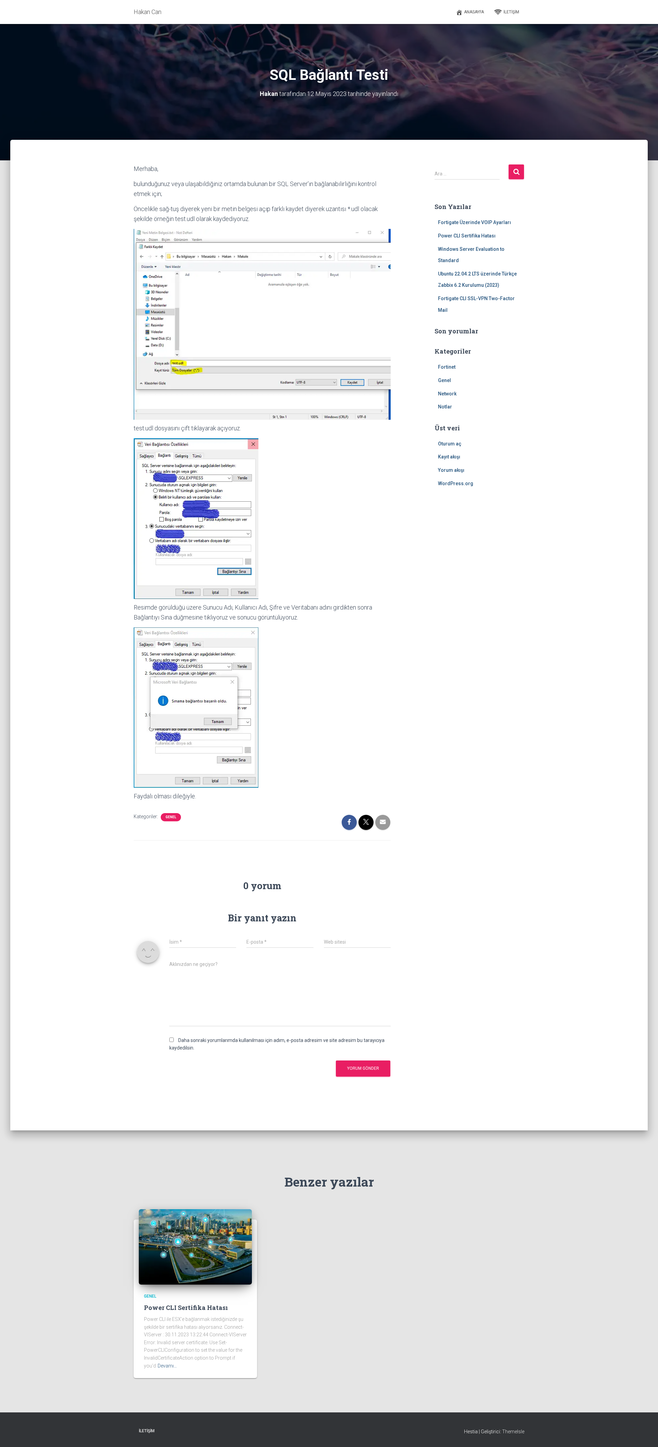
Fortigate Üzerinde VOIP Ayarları (474, 222)
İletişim (511, 12)
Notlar (445, 406)
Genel (171, 817)
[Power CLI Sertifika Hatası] (195, 1246)
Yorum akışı (451, 470)
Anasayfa (474, 12)
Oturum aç (449, 443)
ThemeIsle (513, 1431)
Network (447, 393)
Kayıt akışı (449, 456)
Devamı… (167, 1366)
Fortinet (446, 367)
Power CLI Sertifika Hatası (467, 235)
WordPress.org (455, 483)
